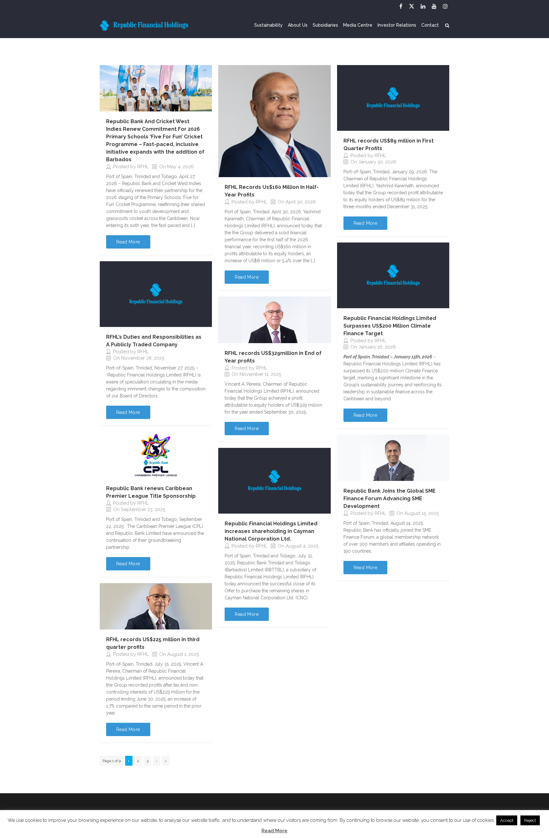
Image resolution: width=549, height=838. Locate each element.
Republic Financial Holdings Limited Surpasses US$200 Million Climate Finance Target (389, 325)
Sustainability (268, 25)
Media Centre (357, 25)
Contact (430, 25)
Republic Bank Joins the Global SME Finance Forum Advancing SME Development (389, 498)
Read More (274, 831)
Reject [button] (530, 820)
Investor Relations (396, 25)
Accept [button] (506, 820)
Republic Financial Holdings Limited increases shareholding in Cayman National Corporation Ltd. (271, 531)
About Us (298, 25)
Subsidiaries (325, 25)
